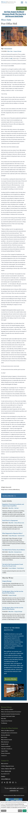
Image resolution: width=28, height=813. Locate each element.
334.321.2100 (8, 771)
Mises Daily (6, 19)
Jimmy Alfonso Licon (19, 522)
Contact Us (4, 755)
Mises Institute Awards (6, 739)
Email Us (3, 776)
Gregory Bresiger (17, 51)
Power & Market (12, 568)
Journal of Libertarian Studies (8, 716)
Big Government (8, 48)
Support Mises (21, 8)
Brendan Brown (18, 552)
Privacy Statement (5, 753)
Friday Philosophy (13, 535)
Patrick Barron (20, 568)
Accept (24, 810)
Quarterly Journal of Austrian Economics (10, 714)
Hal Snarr (16, 508)
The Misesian (4, 723)
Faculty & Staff (4, 744)
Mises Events (4, 737)
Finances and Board (5, 746)
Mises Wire (11, 508)
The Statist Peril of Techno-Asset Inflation (13, 550)
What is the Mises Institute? (7, 730)
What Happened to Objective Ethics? (12, 533)
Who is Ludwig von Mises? (7, 709)
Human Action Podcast (6, 721)
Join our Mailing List (5, 779)
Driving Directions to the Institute (9, 732)
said (11, 58)
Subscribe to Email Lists (6, 748)
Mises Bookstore (5, 742)
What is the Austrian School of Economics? (11, 711)
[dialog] (14, 807)
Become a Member (11, 679)
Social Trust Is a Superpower (10, 520)
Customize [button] (3, 810)
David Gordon (21, 535)
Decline (20, 810)
